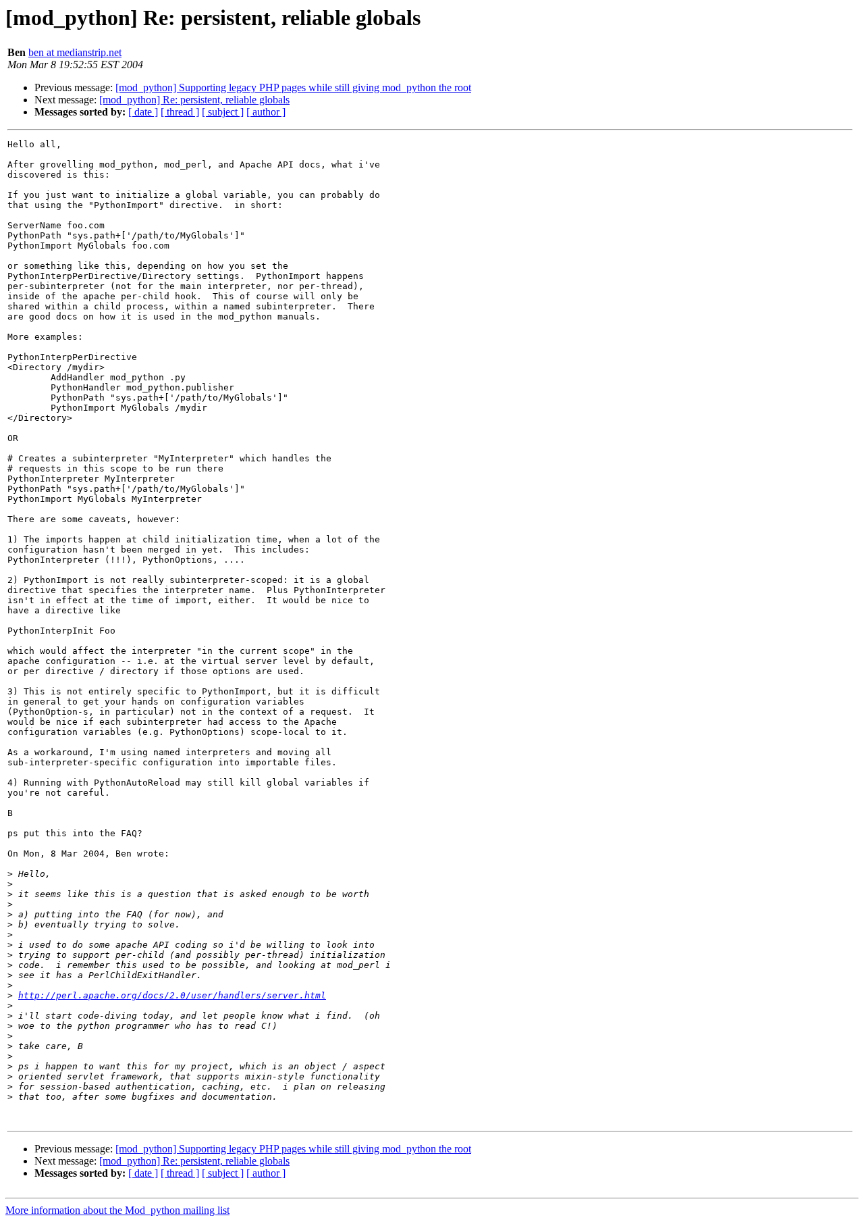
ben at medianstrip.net (75, 52)
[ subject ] (223, 112)
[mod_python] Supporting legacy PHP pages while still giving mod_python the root (293, 87)
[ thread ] (180, 112)
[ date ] (143, 112)
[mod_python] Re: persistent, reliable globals (194, 99)
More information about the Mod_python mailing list (117, 1210)
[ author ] (266, 112)
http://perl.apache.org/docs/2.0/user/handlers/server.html (172, 995)
